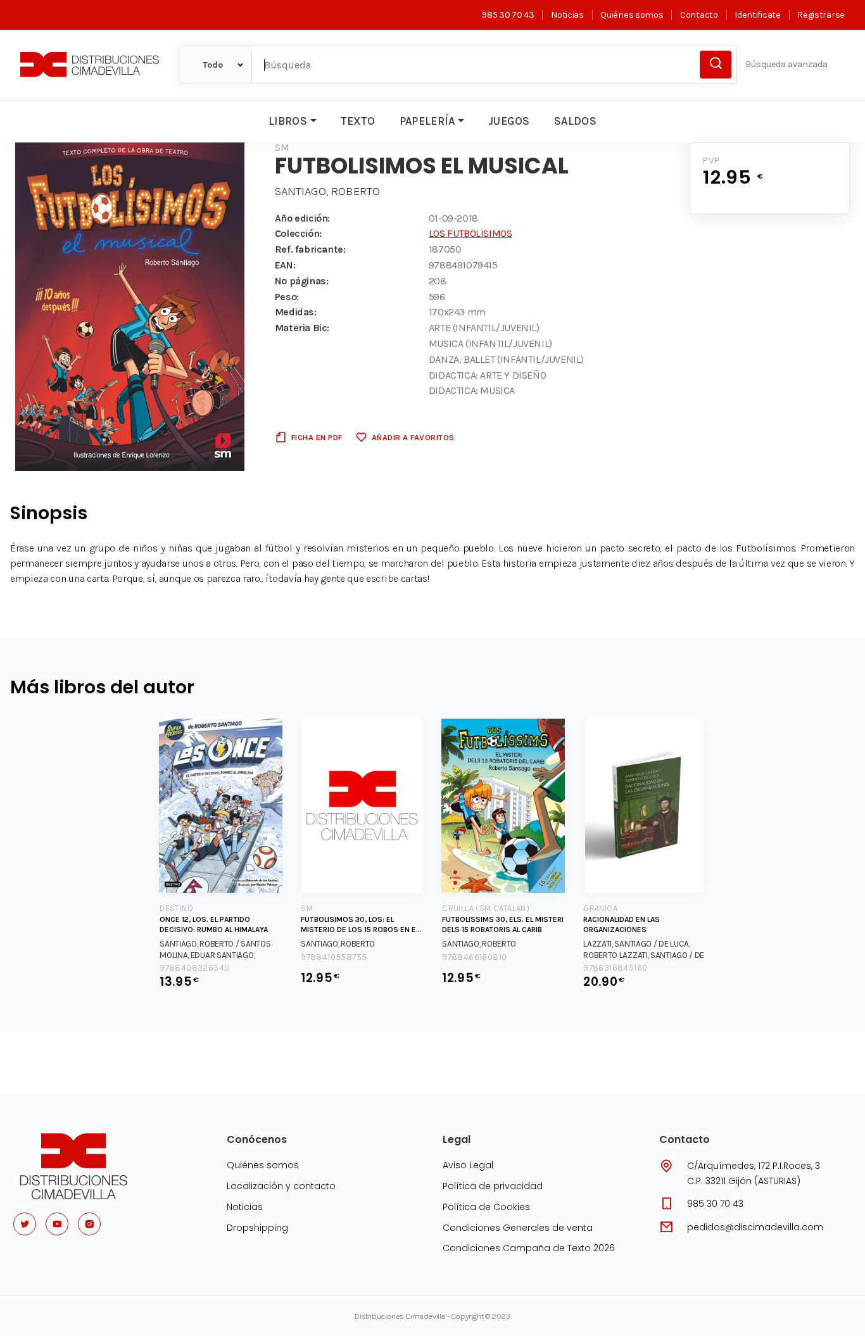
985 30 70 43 (508, 14)
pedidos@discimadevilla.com (755, 1227)
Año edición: (302, 218)
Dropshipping (257, 1227)
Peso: (287, 297)
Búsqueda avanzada (786, 64)
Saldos (575, 121)
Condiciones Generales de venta (518, 1227)
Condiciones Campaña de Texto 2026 (529, 1248)
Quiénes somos (631, 14)
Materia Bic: (302, 328)
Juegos (508, 121)
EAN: (285, 265)
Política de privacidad (493, 1186)
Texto (358, 121)
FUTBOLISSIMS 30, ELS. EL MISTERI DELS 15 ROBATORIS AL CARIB (503, 924)
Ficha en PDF (317, 437)
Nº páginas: (302, 281)
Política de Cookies (486, 1207)
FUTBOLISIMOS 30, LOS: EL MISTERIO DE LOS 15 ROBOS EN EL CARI (360, 925)
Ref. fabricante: (310, 249)
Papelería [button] (427, 121)
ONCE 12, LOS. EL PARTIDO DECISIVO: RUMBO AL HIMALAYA (214, 924)
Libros (287, 121)
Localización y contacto (281, 1186)
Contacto (698, 14)
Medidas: (296, 312)
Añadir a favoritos (413, 437)
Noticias (567, 14)
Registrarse (821, 14)
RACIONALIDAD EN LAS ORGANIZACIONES (621, 924)
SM (282, 147)
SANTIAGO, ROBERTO (327, 191)
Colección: (298, 233)
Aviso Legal (468, 1165)
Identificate (757, 14)
